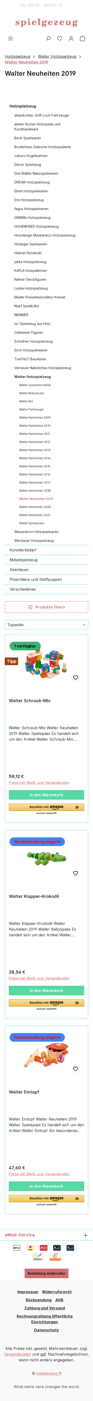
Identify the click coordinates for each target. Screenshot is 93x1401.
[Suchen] (48, 38)
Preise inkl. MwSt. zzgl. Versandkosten (39, 783)
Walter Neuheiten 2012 (34, 442)
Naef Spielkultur (26, 306)
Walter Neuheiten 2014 (35, 458)
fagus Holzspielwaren (31, 209)
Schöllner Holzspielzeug (33, 341)
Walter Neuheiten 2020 (35, 507)
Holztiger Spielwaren (30, 244)
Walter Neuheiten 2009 (35, 417)
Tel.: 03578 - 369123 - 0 (40, 5)
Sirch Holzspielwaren (30, 350)
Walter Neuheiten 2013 (35, 450)
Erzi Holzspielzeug (29, 200)
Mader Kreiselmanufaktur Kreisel (39, 297)
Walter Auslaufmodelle (35, 385)
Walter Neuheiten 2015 (34, 466)
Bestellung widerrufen (46, 1273)
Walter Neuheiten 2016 (34, 474)
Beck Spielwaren (27, 138)
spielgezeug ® (49, 1373)
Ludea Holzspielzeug (31, 288)
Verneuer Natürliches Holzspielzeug (42, 368)
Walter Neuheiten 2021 (34, 515)
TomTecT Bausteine (30, 359)
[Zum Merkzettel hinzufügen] (75, 677)
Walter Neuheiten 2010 (35, 425)
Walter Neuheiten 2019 (36, 499)
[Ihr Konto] (71, 38)
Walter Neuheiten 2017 (35, 482)
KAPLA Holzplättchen (30, 271)
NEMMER (21, 315)
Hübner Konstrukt (27, 253)
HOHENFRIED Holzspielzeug (36, 226)
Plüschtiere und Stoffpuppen (36, 579)
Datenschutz (46, 1330)
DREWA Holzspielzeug (32, 182)
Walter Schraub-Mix (30, 700)
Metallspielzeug (23, 559)
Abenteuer (19, 569)
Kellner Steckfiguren (30, 279)
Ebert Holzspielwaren (31, 191)
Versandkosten (17, 1354)
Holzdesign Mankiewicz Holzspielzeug (44, 235)
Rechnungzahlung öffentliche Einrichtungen (45, 1319)
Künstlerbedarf (23, 550)
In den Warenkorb (46, 794)
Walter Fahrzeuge (31, 409)
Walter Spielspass (31, 523)
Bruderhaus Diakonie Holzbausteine (42, 147)
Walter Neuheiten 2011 (34, 434)
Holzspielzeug (23, 106)
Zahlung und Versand (44, 1308)
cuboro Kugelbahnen (31, 156)
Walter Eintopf (24, 1091)
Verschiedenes (23, 589)
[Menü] (10, 38)
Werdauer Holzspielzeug (34, 541)
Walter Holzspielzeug (32, 377)
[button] (46, 809)
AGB (59, 1300)
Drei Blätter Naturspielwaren (36, 173)
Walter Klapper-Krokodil (34, 896)
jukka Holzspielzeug (30, 262)
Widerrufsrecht (57, 1291)
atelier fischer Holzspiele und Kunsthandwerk (37, 126)
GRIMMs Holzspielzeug (32, 218)
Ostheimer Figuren (28, 332)
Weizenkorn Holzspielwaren (36, 532)
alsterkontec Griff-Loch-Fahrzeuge (41, 115)
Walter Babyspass (31, 393)
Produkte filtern (50, 607)
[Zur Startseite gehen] (46, 23)
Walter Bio (26, 401)
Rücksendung (39, 1300)
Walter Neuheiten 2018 (35, 490)
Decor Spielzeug (27, 164)
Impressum (27, 1291)
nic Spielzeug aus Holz (32, 324)
